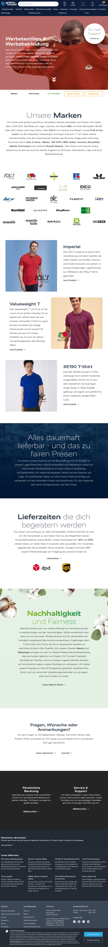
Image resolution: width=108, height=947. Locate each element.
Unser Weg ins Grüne (52, 684)
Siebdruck (63, 13)
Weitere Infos (30, 811)
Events (3, 923)
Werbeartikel (29, 9)
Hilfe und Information (8, 911)
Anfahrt (26, 914)
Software (73, 9)
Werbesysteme (34, 13)
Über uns (27, 911)
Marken (14, 94)
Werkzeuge (5, 13)
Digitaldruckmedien (43, 9)
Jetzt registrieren (44, 753)
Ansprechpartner (29, 917)
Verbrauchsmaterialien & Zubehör (92, 9)
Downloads (4, 927)
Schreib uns (94, 38)
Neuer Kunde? (74, 94)
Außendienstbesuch (30, 920)
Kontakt (66, 753)
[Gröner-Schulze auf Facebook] (74, 922)
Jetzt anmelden (6, 845)
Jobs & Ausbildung (30, 923)
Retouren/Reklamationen (32, 927)
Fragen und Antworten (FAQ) (10, 914)
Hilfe (64, 5)
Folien (55, 9)
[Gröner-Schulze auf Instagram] (79, 922)
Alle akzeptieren (93, 934)
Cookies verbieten (93, 940)
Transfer (18, 9)
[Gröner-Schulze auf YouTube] (88, 922)
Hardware (64, 9)
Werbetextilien (8, 9)
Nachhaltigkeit (53, 94)
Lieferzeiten (53, 558)
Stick (87, 13)
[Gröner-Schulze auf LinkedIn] (83, 922)
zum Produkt (69, 280)
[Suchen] (56, 4)
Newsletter (5, 920)
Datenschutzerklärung (16, 941)
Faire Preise (34, 94)
